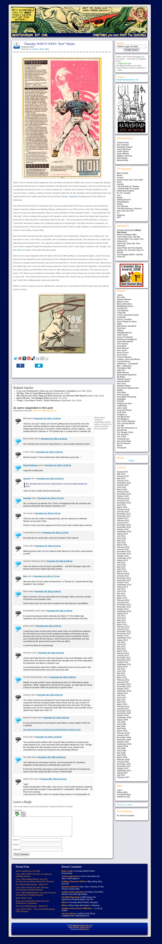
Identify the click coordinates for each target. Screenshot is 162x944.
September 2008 (124, 744)
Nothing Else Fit (124, 200)
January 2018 (123, 512)
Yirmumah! (121, 448)
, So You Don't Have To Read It (130, 250)
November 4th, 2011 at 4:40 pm (63, 677)
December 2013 (124, 605)
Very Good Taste (124, 441)
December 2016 (124, 525)
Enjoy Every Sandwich (126, 326)
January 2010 (123, 709)
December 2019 (124, 494)
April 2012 (121, 649)
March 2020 (122, 489)
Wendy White (122, 160)
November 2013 (124, 607)
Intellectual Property (125, 191)
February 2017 (123, 520)
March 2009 (122, 731)
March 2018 (122, 507)
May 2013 (121, 620)
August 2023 (122, 472)
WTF (119, 217)
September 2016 (124, 532)
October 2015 (123, 556)
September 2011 (124, 664)
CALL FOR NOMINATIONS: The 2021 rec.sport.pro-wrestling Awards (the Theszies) (35, 880)
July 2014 (121, 589)
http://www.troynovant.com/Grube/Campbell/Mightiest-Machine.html (52, 729)
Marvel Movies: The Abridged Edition (33, 398)
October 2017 (123, 518)
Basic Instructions (124, 304)
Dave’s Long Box (124, 319)
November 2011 (124, 660)
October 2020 (123, 485)
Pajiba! (120, 390)
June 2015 (121, 565)
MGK (32, 47)
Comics (35, 49)
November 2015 (124, 554)
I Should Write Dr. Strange (128, 186)
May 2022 (121, 474)
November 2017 (124, 516)
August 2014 (122, 587)
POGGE (120, 401)
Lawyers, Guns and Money (128, 359)
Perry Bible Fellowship (126, 397)
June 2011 (121, 671)
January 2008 (123, 762)
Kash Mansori (123, 348)
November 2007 (124, 766)
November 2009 (124, 713)
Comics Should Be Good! (128, 315)
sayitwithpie (122, 406)
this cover (17, 250)
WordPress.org (123, 797)
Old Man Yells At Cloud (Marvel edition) (34, 393)
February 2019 (123, 498)
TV (118, 213)
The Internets (122, 206)
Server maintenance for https (28, 871)
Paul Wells (121, 392)
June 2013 (121, 618)
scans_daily (122, 408)
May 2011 (121, 673)
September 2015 (124, 558)
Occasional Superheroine (128, 388)
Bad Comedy (122, 173)
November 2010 (124, 686)
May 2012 (121, 647)
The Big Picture (123, 417)
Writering (121, 215)
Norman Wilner (123, 381)
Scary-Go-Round (124, 410)
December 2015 (124, 551)
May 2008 (121, 753)
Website (16, 849)
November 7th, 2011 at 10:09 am (49, 737)
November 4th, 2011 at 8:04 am (48, 626)
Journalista (121, 346)
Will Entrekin (122, 158)
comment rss (37, 411)
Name (16, 840)
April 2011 (121, 675)
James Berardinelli (125, 341)
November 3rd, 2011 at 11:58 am (58, 465)
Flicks (119, 182)
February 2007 (123, 777)
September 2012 (124, 638)
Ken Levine (122, 350)
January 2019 (123, 501)
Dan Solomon (123, 145)
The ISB (120, 426)
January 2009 (123, 735)
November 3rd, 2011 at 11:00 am (48, 418)
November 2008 (124, 740)
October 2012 (123, 636)
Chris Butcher (123, 310)
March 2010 (122, 704)
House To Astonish (125, 337)
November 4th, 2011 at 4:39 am (59, 611)
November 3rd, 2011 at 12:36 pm (50, 478)
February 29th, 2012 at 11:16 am (53, 779)
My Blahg (121, 377)
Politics (120, 204)
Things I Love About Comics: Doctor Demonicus (38, 400)
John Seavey (122, 344)
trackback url (51, 411)
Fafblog (120, 330)
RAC (25, 576)
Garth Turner (122, 335)
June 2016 (121, 538)
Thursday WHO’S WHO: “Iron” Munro (49, 44)
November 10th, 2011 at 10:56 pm (52, 757)
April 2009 (121, 729)
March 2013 (122, 624)
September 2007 (124, 771)
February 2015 (123, 574)
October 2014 (123, 582)
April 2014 (121, 596)
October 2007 (123, 768)
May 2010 (121, 700)
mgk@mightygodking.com (127, 80)
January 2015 (123, 576)
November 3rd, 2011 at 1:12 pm (51, 498)
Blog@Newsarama (125, 306)
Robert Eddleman (30, 465)
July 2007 (121, 775)
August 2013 (122, 613)
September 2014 (124, 585)
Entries (122, 792)
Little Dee (121, 370)
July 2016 (121, 536)
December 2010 (124, 684)
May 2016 (121, 540)
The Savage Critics (125, 432)
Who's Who (44, 49)
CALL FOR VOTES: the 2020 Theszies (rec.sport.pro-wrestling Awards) (32, 888)
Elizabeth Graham (124, 147)
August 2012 (122, 640)
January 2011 (123, 682)
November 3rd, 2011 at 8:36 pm (48, 591)
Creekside (121, 317)
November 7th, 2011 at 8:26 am (56, 718)
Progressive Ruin (124, 403)
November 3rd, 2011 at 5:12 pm (48, 546)
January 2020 (123, 492)
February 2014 (123, 600)
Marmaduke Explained (126, 375)
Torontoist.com (123, 439)
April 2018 (121, 505)
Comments (124, 794)
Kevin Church (123, 353)
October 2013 (123, 609)
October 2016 (123, 529)
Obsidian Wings (124, 386)
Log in (119, 790)
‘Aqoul (119, 295)
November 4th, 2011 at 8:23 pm (50, 695)
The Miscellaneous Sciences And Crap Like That (129, 209)
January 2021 (123, 481)
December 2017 (124, 514)
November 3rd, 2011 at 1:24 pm (56, 533)
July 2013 (121, 616)
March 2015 (122, 571)
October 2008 (123, 742)
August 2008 (122, 746)
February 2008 (123, 760)
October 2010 (123, 689)
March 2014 (122, 598)
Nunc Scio (121, 384)
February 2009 (123, 733)
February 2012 (123, 653)
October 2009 (123, 715)
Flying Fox (73, 196)
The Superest (122, 434)
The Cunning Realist (126, 423)
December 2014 (124, 578)
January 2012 (123, 655)
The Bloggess (123, 419)
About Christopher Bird (127, 235)
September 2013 (124, 611)
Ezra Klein (121, 328)
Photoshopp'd (123, 202)
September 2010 (124, 691)
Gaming (120, 184)
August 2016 (122, 534)
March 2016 (122, 545)
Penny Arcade (123, 395)
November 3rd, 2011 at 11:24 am (54, 439)
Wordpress (84, 929)
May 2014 (121, 593)
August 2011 (122, 667)
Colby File (121, 313)
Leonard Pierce (123, 361)
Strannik (26, 478)
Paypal (131, 461)
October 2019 (123, 496)
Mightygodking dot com (83, 925)
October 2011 (122, 662)
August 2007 (122, 773)
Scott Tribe (121, 412)
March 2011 (122, 678)
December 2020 (124, 483)
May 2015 (121, 567)
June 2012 (121, 644)
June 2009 (121, 724)
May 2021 (121, 478)
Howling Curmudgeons (127, 339)
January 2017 (123, 523)
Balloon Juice (123, 302)
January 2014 (123, 602)
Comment (17, 810)
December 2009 (124, 711)
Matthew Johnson (124, 156)
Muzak (120, 197)
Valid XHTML (73, 927)
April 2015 (121, 569)
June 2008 (121, 751)
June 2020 (121, 487)
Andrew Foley (123, 143)
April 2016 (121, 543)
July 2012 (121, 642)
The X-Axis (121, 437)
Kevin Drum (122, 355)
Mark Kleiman (123, 372)
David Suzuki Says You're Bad (130, 180)
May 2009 (121, 726)
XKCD (119, 445)
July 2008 (121, 748)
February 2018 (123, 509)
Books (119, 175)
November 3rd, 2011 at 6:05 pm (59, 561)
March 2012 (122, 651)
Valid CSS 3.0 (85, 927)
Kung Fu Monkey (124, 357)
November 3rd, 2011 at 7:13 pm (47, 576)
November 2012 (124, 633)
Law (119, 195)
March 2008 (122, 757)
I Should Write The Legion (128, 189)
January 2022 (123, 476)
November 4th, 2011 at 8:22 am (51, 653)
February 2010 (123, 706)
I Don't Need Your (128, 237)
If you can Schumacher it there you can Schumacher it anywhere (46, 391)
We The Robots (123, 443)
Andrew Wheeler (124, 299)
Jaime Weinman (124, 149)
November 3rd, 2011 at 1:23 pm (47, 513)
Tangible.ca (122, 414)
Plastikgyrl (121, 399)
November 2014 (124, 580)
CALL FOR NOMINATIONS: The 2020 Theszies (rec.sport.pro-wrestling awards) (36, 894)
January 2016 (123, 549)
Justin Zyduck (123, 151)
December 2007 (124, 764)
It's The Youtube (124, 193)
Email (16, 845)
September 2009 (124, 717)
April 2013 (121, 622)
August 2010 (122, 693)
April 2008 (121, 755)
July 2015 (121, 562)
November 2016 (124, 527)
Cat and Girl (122, 308)
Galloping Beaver (124, 333)
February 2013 (123, 627)
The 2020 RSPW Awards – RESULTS (32, 884)
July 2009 (121, 722)
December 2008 (124, 737)
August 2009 (122, 720)
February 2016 (123, 547)
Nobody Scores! (124, 379)
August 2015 (122, 560)
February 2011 (123, 680)
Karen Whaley (123, 154)
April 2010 (121, 702)
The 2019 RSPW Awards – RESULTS (32, 906)
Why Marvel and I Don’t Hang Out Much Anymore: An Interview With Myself (51, 396)
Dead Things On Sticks (127, 322)
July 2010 (121, 695)
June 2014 (121, 591)
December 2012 (124, 631)
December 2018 (124, 503)
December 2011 (124, 658)
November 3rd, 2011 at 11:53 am (50, 452)
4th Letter (121, 297)
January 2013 (123, 629)
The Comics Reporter (126, 421)
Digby (119, 324)
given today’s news (24, 898)
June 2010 (121, 698)
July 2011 (121, 669)
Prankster (27, 498)
